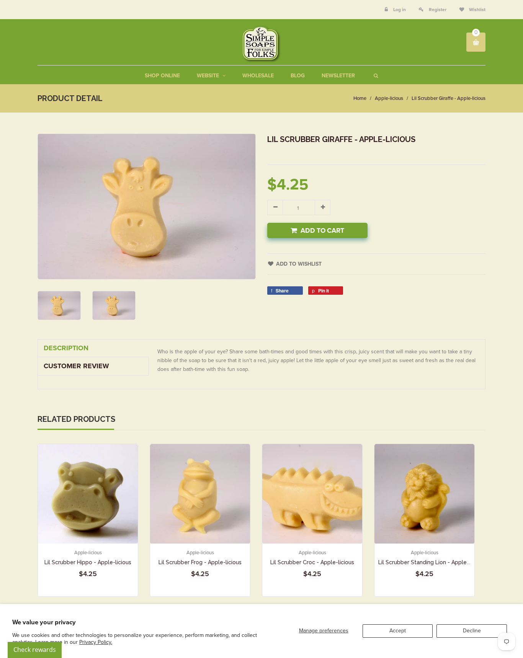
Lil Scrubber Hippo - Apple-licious (87, 562)
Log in (399, 9)
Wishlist (476, 9)
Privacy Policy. (95, 642)
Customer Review (76, 366)
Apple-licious (389, 98)
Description (66, 348)
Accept (397, 630)
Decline (472, 630)
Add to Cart (322, 231)
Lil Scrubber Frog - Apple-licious (200, 562)
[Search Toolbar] (375, 75)
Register (437, 9)
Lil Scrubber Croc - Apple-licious (312, 562)
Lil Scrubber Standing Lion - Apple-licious (431, 562)
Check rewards (34, 649)
